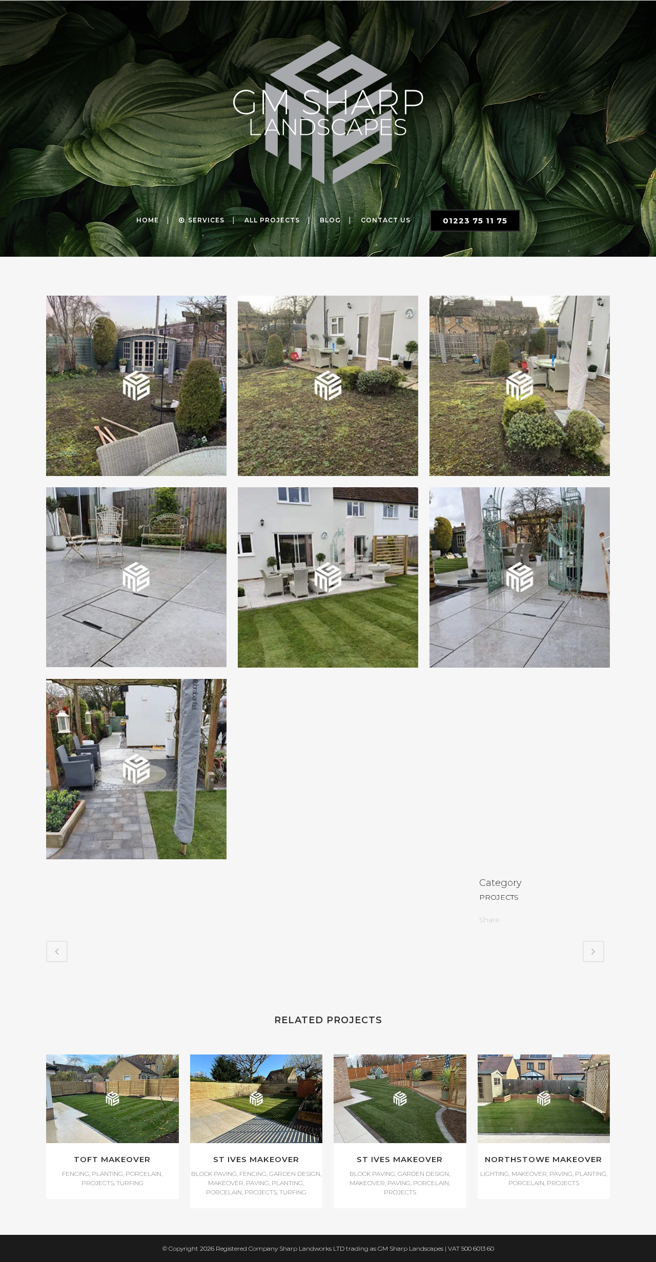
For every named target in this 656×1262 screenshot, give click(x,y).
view (112, 1097)
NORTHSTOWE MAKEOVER (543, 1159)
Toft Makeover (112, 1159)
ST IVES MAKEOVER (256, 1159)
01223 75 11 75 (475, 220)
